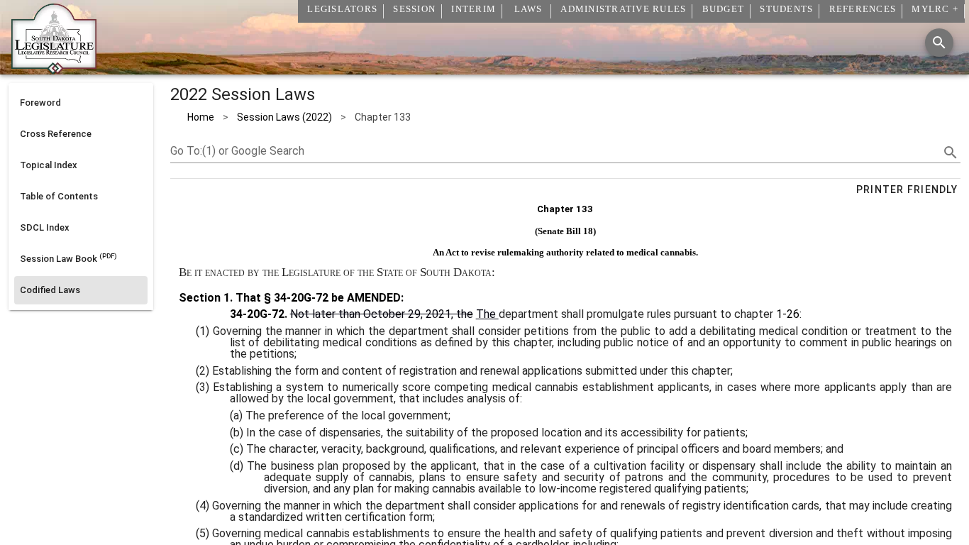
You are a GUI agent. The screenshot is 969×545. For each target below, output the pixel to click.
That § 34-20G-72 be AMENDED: (318, 297)
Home (200, 117)
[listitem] (81, 103)
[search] (950, 153)
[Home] (53, 69)
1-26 (787, 314)
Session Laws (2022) (284, 117)
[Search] (939, 42)
